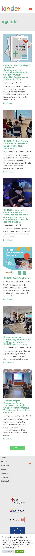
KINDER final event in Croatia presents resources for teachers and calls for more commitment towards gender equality (15, 216)
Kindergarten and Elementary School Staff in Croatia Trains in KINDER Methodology (16, 341)
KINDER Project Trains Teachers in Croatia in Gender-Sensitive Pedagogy (15, 145)
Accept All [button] (20, 551)
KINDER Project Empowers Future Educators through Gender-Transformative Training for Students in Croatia (16, 406)
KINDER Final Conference (17, 278)
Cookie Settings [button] (8, 551)
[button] (30, 9)
